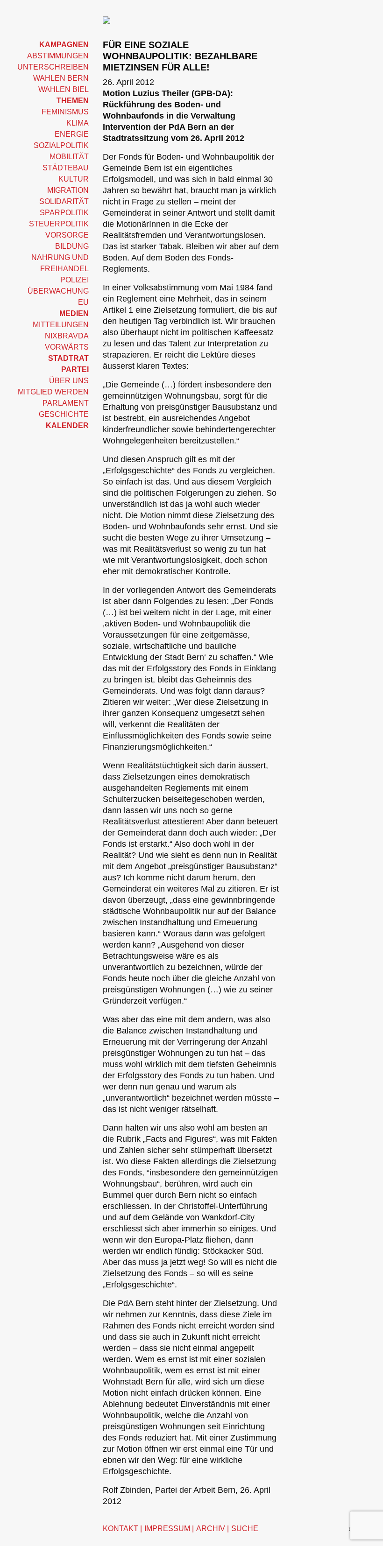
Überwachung (58, 291)
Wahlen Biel (63, 89)
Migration (68, 190)
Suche (244, 1528)
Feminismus (65, 112)
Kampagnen (64, 45)
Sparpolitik (64, 213)
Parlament (66, 403)
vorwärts (67, 347)
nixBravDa (67, 336)
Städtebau (66, 168)
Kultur (73, 179)
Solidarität (64, 201)
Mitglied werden (53, 392)
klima (77, 123)
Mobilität (69, 157)
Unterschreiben (53, 67)
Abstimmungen (58, 56)
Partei (75, 369)
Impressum (167, 1528)
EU (83, 302)
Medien (74, 313)
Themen (73, 101)
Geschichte (64, 414)
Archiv (210, 1528)
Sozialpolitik (61, 145)
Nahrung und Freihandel (60, 263)
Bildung (72, 246)
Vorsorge (67, 235)
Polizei (74, 280)
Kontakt (120, 1528)
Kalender (67, 425)
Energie (72, 134)
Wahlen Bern (61, 78)
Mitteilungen (61, 325)
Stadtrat (68, 358)
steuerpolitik (59, 224)
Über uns (69, 381)
